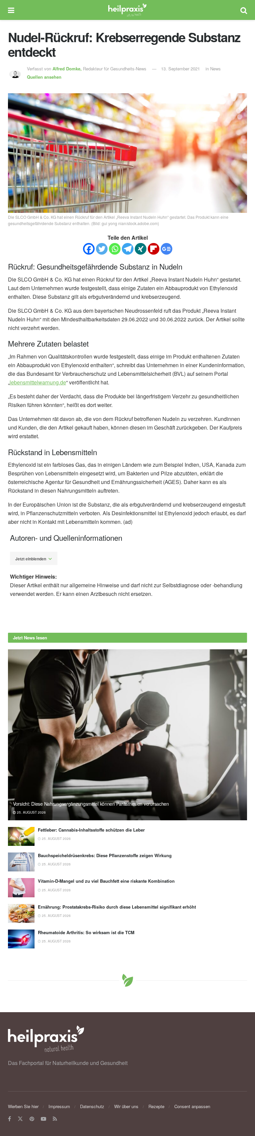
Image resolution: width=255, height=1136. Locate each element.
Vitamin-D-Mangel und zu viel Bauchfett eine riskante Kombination (106, 881)
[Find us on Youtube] (43, 1118)
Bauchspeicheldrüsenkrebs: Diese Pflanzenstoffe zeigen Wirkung (105, 855)
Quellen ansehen (44, 77)
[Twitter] (102, 249)
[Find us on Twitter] (20, 1118)
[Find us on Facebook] (9, 1118)
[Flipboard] (153, 249)
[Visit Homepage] (127, 10)
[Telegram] (127, 249)
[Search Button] (243, 10)
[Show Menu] (11, 10)
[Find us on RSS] (55, 1118)
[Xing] (140, 249)
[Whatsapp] (115, 249)
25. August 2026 (31, 812)
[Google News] (166, 249)
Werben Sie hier (23, 1106)
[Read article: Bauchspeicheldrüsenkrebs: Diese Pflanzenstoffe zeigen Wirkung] (21, 861)
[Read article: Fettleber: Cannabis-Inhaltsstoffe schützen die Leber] (21, 836)
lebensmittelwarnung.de (38, 382)
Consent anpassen (192, 1106)
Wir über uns (126, 1106)
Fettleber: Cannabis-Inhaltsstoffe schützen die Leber (91, 830)
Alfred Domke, (67, 68)
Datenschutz (92, 1106)
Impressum (59, 1106)
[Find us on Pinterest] (32, 1118)
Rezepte (156, 1106)
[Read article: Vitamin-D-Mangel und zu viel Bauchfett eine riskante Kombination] (21, 887)
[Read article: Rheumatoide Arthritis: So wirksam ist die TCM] (21, 939)
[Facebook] (89, 249)
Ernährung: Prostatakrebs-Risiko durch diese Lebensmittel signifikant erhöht (117, 907)
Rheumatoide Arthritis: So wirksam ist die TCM (86, 932)
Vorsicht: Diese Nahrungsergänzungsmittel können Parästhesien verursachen (91, 803)
